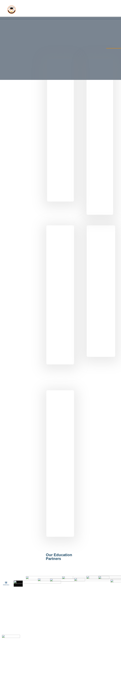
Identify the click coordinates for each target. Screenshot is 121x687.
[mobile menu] (116, 9)
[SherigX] (11, 9)
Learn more (21, 189)
